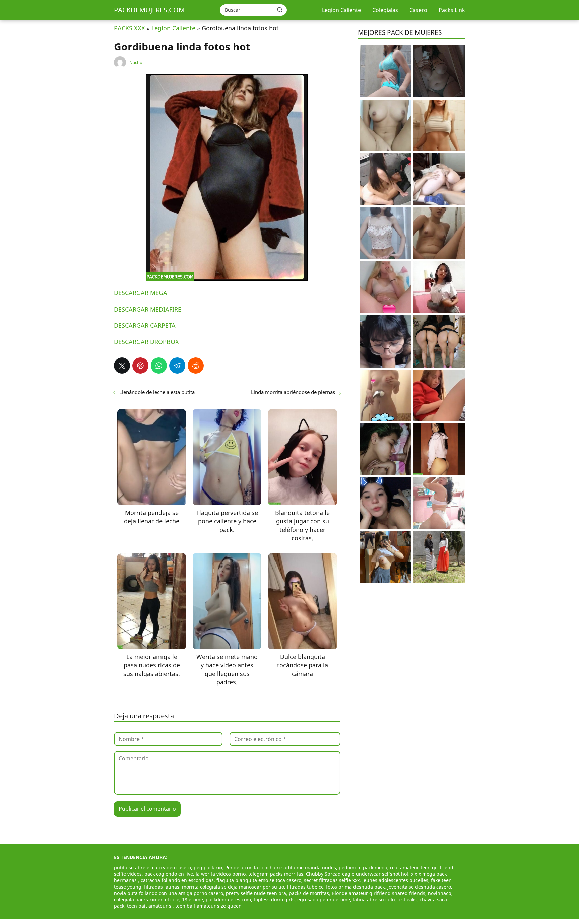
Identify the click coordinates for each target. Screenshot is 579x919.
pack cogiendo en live (168, 874)
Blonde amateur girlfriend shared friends (378, 893)
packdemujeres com (228, 899)
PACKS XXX (129, 28)
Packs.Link (452, 10)
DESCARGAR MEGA (140, 293)
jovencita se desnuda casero (419, 886)
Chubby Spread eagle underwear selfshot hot (357, 874)
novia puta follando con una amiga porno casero (168, 893)
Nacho (135, 62)
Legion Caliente (341, 10)
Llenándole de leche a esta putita (157, 392)
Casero (418, 10)
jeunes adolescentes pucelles (395, 880)
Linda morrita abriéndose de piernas (293, 392)
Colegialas (385, 10)
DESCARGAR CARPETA (145, 325)
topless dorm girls (274, 899)
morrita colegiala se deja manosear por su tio (233, 886)
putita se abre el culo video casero (152, 867)
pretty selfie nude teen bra (256, 893)
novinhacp (439, 893)
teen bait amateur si (150, 906)
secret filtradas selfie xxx (332, 880)
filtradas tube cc (305, 886)
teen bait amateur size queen (208, 906)
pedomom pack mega (363, 867)
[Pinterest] (140, 365)
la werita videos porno (221, 874)
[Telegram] (177, 365)
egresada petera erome (323, 899)
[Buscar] (280, 9)
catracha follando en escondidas (177, 880)
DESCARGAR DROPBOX (146, 342)
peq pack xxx (208, 867)
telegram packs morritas (275, 874)
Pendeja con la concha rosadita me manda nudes (280, 867)
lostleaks (407, 899)
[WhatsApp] (159, 365)
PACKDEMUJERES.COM (149, 9)
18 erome (192, 899)
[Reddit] (196, 365)
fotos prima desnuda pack (355, 886)
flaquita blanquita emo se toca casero (258, 880)
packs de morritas (309, 893)
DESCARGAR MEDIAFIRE (147, 309)
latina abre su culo (374, 899)
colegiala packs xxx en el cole (146, 899)
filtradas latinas (161, 886)
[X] (122, 365)
